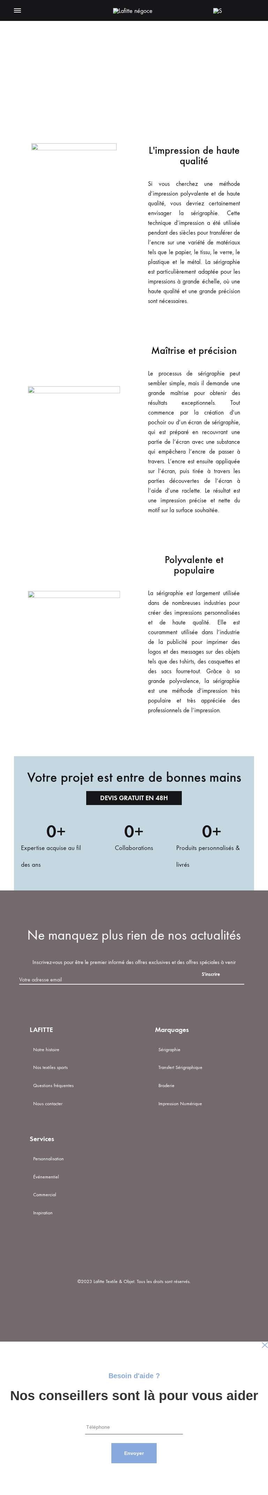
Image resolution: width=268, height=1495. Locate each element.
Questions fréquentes (53, 1085)
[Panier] (233, 10)
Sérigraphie (169, 1050)
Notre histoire (46, 1050)
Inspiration (43, 1213)
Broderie (166, 1085)
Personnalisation (48, 1159)
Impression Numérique (180, 1104)
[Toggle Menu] (17, 11)
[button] (134, 798)
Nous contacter (47, 1104)
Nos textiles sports (50, 1067)
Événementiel (46, 1177)
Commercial (44, 1195)
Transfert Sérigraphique (180, 1067)
